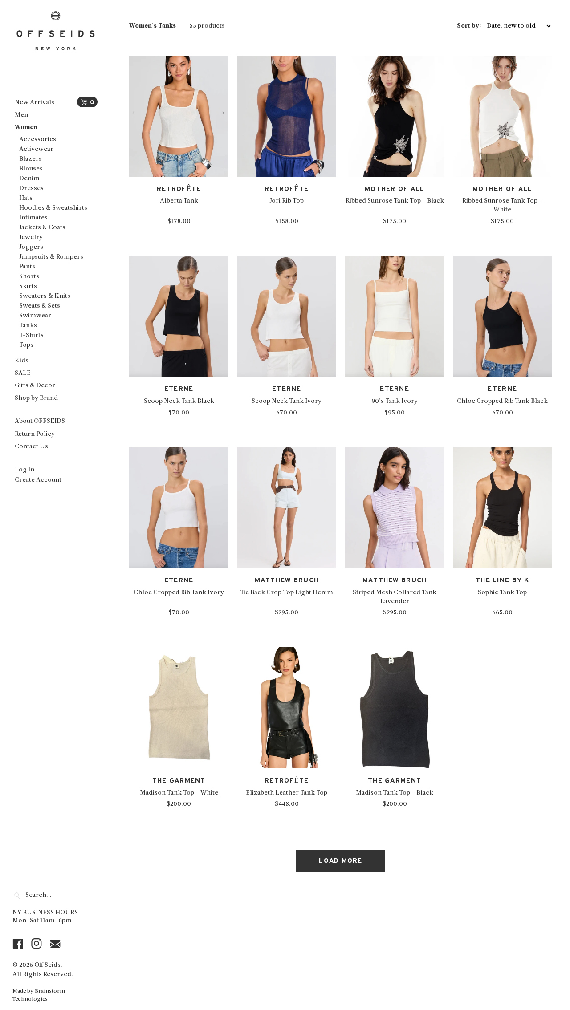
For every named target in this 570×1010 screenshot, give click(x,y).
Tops (26, 345)
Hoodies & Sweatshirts (53, 208)
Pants (27, 267)
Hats (26, 198)
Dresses (31, 188)
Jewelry (31, 237)
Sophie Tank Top (502, 592)
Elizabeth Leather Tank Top (286, 793)
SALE (23, 373)
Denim (29, 178)
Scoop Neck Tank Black (179, 401)
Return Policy (35, 434)
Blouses (31, 169)
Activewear (36, 149)
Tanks (28, 325)
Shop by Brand (36, 398)
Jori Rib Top (286, 201)
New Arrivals (34, 102)
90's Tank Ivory (394, 401)
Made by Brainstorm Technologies (38, 995)
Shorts (29, 276)
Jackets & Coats (42, 227)
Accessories (37, 139)
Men (21, 115)
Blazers (30, 159)
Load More (340, 860)
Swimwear (35, 315)
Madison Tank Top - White (179, 793)
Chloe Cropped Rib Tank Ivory (179, 592)
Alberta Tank (179, 201)
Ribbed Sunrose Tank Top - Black (395, 201)
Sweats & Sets (39, 306)
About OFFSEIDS (40, 421)
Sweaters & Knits (44, 296)
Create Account (38, 480)
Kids (21, 360)
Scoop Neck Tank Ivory (287, 401)
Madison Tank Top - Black (394, 793)
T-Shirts (31, 335)
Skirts (28, 286)
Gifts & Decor (35, 385)
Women (26, 127)
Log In (24, 469)
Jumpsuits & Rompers (51, 257)
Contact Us (31, 446)
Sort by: (469, 26)
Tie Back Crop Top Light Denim (286, 592)
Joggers (31, 247)
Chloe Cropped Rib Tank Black (502, 401)
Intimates (33, 218)
